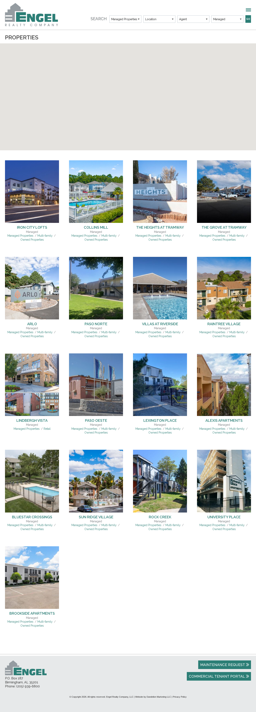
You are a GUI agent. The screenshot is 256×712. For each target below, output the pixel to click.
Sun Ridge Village (96, 517)
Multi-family (45, 235)
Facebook (238, 687)
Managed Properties (20, 235)
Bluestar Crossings (32, 517)
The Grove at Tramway (224, 227)
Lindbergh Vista (32, 420)
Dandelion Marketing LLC (159, 697)
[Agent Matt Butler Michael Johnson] (193, 19)
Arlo (32, 324)
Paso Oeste (96, 420)
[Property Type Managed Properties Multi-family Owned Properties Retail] (125, 19)
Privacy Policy (180, 697)
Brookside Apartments (32, 613)
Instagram (247, 687)
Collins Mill (96, 227)
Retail (47, 428)
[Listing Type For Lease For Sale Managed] (227, 19)
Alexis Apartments (224, 420)
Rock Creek (160, 517)
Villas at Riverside (160, 324)
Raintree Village (224, 324)
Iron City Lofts (32, 227)
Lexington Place (160, 420)
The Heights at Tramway (160, 227)
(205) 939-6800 (28, 686)
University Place (224, 517)
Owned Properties (32, 239)
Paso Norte (96, 324)
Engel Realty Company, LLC (31, 14)
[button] (166, 116)
